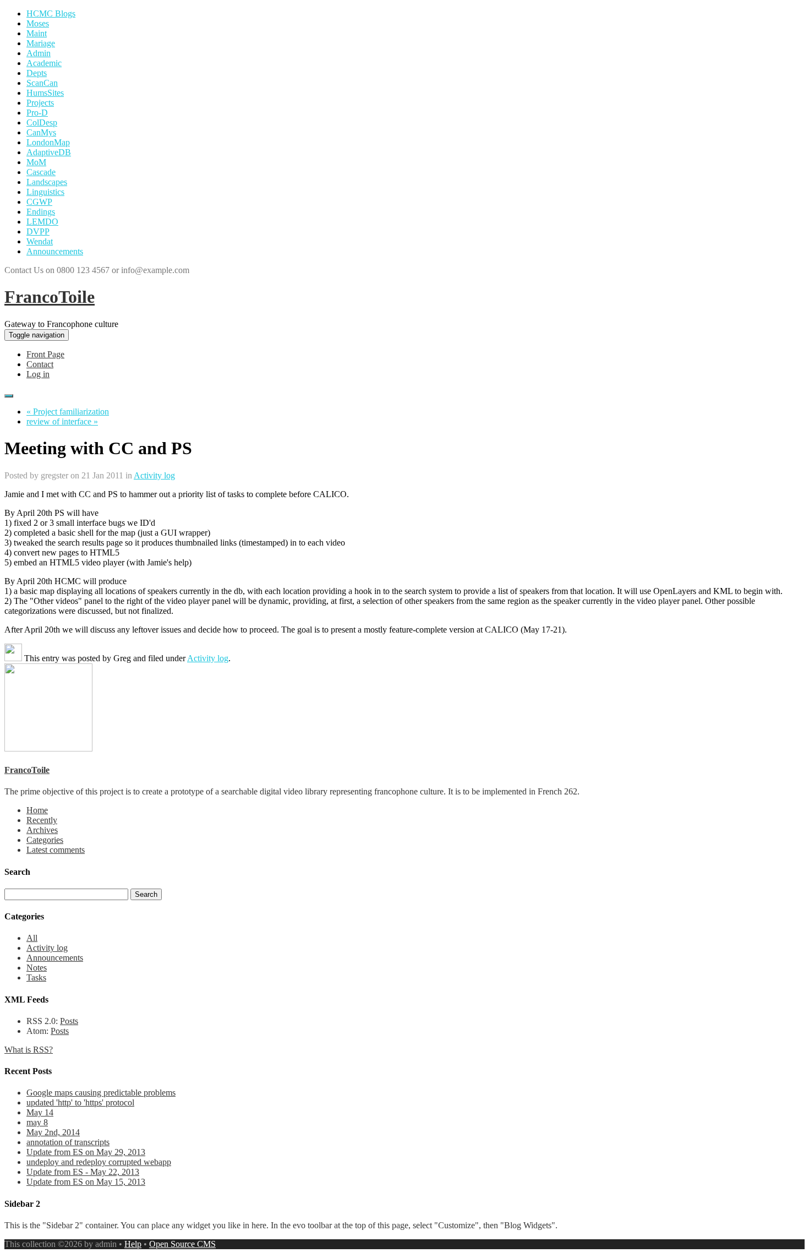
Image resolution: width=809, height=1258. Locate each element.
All (31, 938)
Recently (41, 820)
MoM (36, 162)
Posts (69, 1021)
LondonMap (48, 142)
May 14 (39, 1112)
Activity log (154, 475)
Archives (42, 830)
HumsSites (45, 92)
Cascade (41, 172)
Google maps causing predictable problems (101, 1092)
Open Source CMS (182, 1244)
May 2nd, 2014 (53, 1132)
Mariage (40, 43)
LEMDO (42, 221)
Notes (36, 967)
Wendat (39, 241)
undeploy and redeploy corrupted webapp (98, 1162)
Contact (39, 364)
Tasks (36, 977)
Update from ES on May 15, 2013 (85, 1181)
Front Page (45, 354)
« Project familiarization (67, 411)
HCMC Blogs (50, 13)
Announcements (54, 251)
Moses (37, 23)
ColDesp (41, 122)
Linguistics (45, 192)
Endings (40, 211)
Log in (38, 374)
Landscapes (46, 182)
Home (37, 810)
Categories (44, 840)
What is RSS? (28, 1049)
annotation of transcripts (68, 1142)
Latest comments (55, 849)
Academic (44, 63)
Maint (36, 33)
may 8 (37, 1122)
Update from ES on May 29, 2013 (85, 1152)
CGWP (39, 201)
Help (132, 1244)
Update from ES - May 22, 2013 (82, 1172)
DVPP (38, 231)
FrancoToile (49, 297)
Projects (40, 102)
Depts (36, 73)
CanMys (41, 132)
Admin (38, 53)
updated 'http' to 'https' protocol (80, 1102)
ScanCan (42, 83)
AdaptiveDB (48, 152)
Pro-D (37, 112)
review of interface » (62, 421)
